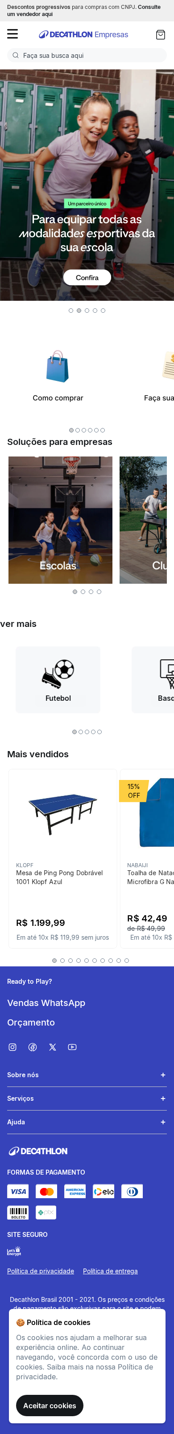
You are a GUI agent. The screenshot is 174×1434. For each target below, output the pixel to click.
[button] (71, 310)
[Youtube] (77, 1047)
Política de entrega (110, 1271)
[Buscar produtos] (17, 55)
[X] (57, 1047)
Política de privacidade (40, 1271)
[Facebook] (37, 1047)
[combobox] (87, 55)
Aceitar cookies (49, 1405)
